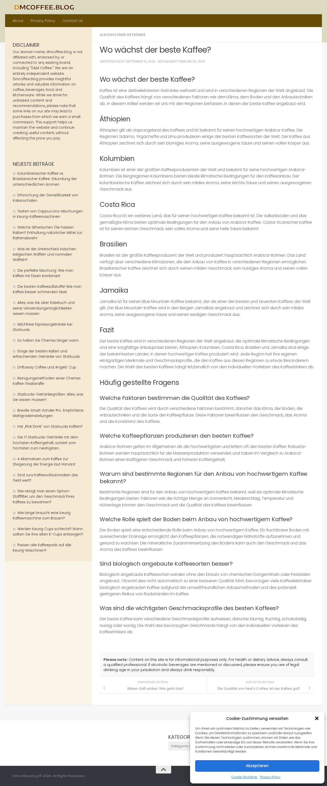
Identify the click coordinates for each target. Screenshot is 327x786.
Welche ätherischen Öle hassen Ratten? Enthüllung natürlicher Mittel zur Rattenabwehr (47, 233)
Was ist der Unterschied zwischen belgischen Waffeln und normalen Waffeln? (44, 254)
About (18, 20)
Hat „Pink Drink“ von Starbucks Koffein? (50, 426)
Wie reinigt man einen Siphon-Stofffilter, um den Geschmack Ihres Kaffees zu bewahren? (43, 496)
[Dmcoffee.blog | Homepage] (44, 7)
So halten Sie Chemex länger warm (48, 340)
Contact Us (72, 20)
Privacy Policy (270, 777)
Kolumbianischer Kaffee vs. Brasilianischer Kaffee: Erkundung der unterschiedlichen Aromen (45, 179)
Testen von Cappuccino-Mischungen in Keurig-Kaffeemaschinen (48, 214)
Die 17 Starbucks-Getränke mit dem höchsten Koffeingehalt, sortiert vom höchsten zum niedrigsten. (45, 442)
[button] (316, 718)
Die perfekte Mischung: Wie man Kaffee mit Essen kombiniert (43, 273)
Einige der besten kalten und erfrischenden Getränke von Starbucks (47, 354)
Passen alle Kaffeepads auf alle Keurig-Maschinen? (42, 548)
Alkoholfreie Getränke (122, 34)
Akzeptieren (257, 765)
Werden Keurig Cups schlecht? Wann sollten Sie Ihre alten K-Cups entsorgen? (48, 532)
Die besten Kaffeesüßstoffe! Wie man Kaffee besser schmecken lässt (47, 289)
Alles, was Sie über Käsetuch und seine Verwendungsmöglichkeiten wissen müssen (44, 308)
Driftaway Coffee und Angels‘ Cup (46, 367)
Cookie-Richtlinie (244, 777)
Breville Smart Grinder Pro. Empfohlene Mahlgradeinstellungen (48, 413)
